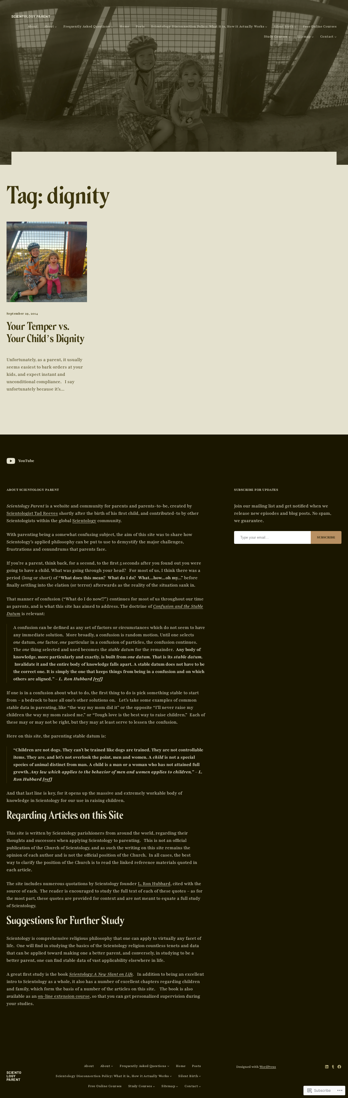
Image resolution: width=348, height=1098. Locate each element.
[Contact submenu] (335, 37)
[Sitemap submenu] (313, 37)
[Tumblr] (333, 1067)
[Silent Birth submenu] (295, 27)
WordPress (267, 1067)
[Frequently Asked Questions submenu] (112, 27)
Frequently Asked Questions (86, 26)
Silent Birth (283, 26)
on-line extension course (64, 996)
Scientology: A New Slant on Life (101, 974)
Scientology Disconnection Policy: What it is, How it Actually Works (207, 26)
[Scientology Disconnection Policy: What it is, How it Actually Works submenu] (266, 27)
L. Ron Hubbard (154, 884)
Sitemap (304, 36)
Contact (327, 36)
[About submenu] (56, 27)
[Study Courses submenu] (289, 37)
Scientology (84, 521)
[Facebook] (339, 1067)
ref (98, 679)
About (33, 26)
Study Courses (276, 36)
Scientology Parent (30, 16)
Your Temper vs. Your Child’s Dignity (46, 334)
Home (124, 26)
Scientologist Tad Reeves (32, 513)
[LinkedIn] (327, 1067)
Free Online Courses (320, 26)
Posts (140, 26)
